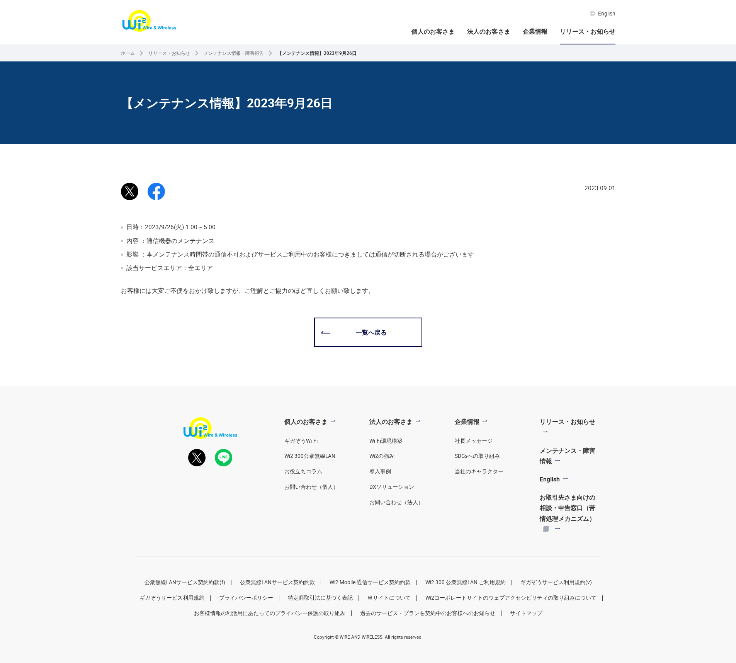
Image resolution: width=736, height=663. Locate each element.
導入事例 (380, 471)
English (606, 13)
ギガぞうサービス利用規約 (171, 597)
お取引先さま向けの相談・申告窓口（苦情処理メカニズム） (567, 507)
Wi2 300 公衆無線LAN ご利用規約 (465, 582)
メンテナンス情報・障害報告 (234, 53)
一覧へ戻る (371, 332)
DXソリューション (391, 486)
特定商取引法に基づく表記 (320, 597)
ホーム (128, 53)
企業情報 (535, 31)
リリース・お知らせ (587, 31)
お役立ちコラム (303, 471)
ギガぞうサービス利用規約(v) (556, 582)
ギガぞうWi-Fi (301, 440)
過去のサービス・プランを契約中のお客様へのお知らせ (427, 613)
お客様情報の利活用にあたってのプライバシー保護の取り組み (269, 613)
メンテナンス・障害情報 (567, 455)
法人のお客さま (488, 31)
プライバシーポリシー (246, 597)
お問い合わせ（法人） (396, 502)
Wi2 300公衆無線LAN (309, 455)
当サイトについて (389, 597)
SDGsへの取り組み (477, 455)
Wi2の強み (381, 455)
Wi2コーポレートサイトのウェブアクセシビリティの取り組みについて (511, 597)
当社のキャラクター (479, 471)
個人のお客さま (433, 31)
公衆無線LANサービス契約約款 (277, 582)
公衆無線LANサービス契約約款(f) (184, 582)
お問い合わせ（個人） (311, 486)
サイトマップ (526, 613)
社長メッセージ (474, 440)
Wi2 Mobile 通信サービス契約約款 (370, 582)
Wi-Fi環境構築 (386, 440)
